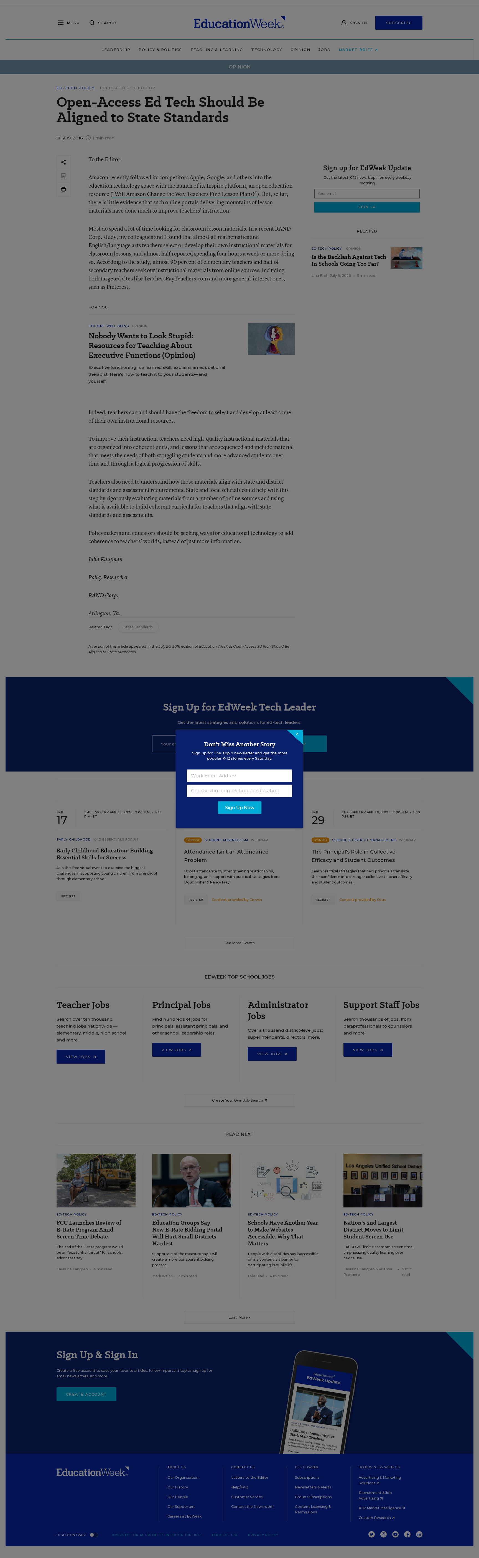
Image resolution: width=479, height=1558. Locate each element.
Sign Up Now (239, 807)
